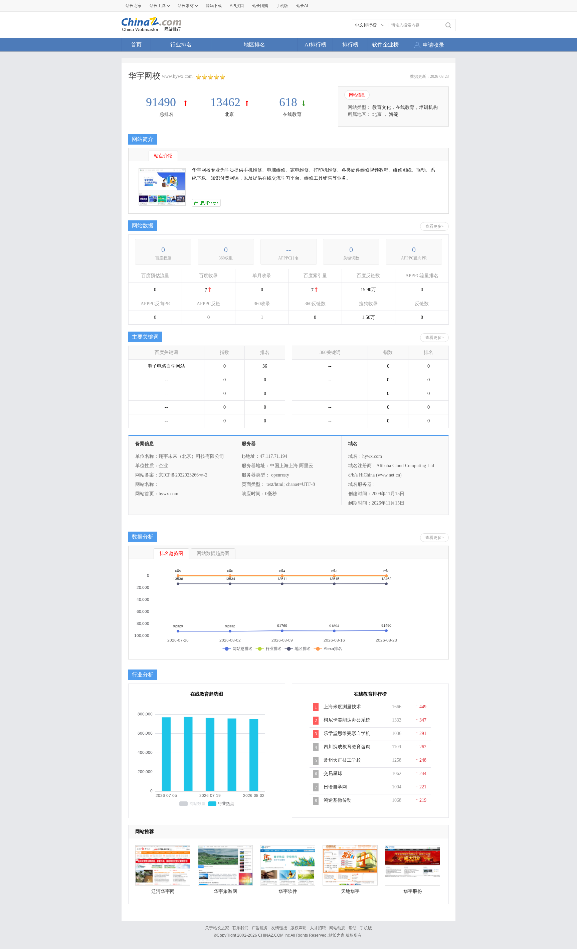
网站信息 (357, 94)
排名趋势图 (171, 553)
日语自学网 (335, 786)
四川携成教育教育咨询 (347, 746)
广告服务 (260, 928)
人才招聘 (318, 928)
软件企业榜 (385, 44)
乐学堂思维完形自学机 (347, 733)
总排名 (167, 114)
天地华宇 (350, 891)
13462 (225, 102)
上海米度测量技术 (342, 706)
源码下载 (214, 5)
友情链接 (279, 928)
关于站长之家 (217, 928)
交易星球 (333, 773)
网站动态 (337, 928)
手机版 (366, 928)
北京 (229, 114)
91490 (162, 102)
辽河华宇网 (163, 891)
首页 (136, 44)
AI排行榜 (315, 44)
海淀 (393, 114)
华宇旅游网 (225, 891)
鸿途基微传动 (338, 800)
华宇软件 (287, 891)
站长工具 (158, 5)
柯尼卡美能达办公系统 (347, 720)
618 (288, 102)
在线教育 (292, 114)
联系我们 (240, 928)
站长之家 (134, 5)
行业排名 (181, 44)
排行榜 (350, 44)
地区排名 (254, 44)
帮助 (353, 928)
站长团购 (260, 5)
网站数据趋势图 (213, 553)
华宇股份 (412, 891)
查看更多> (434, 226)
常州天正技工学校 (342, 760)
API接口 (237, 5)
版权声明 (299, 928)
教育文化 (381, 107)
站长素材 (186, 5)
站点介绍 (163, 155)
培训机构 (428, 107)
